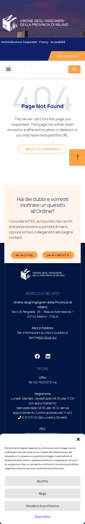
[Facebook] (37, 356)
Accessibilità (58, 42)
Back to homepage (42, 149)
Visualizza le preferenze (42, 506)
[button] (78, 439)
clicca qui (50, 337)
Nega (42, 493)
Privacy (43, 42)
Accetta (42, 481)
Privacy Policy (43, 516)
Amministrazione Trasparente (19, 42)
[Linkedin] (48, 356)
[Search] (74, 69)
